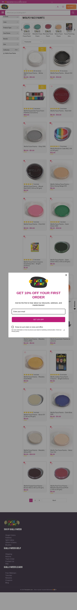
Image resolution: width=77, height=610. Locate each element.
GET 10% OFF (38, 319)
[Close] (66, 275)
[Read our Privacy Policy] (64, 330)
